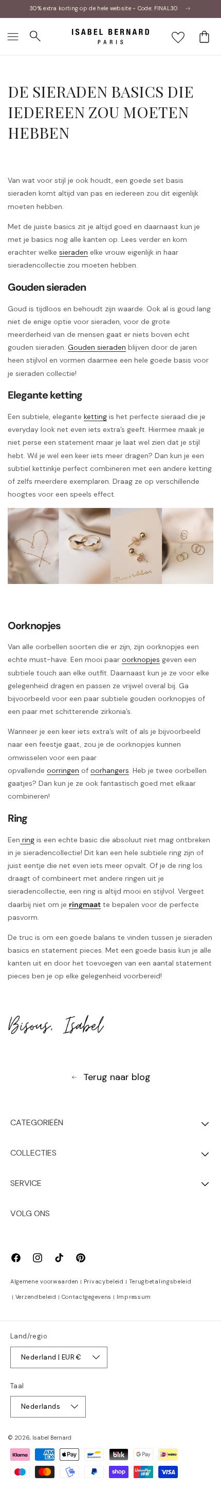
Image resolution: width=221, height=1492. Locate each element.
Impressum (134, 1296)
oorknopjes (141, 659)
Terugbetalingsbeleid (160, 1281)
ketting (95, 416)
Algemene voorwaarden (44, 1281)
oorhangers (109, 770)
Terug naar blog (117, 1077)
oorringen (63, 770)
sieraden (73, 252)
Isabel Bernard (51, 1437)
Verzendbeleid (36, 1296)
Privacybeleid (104, 1281)
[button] (13, 36)
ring (27, 839)
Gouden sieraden (97, 347)
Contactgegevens (87, 1296)
